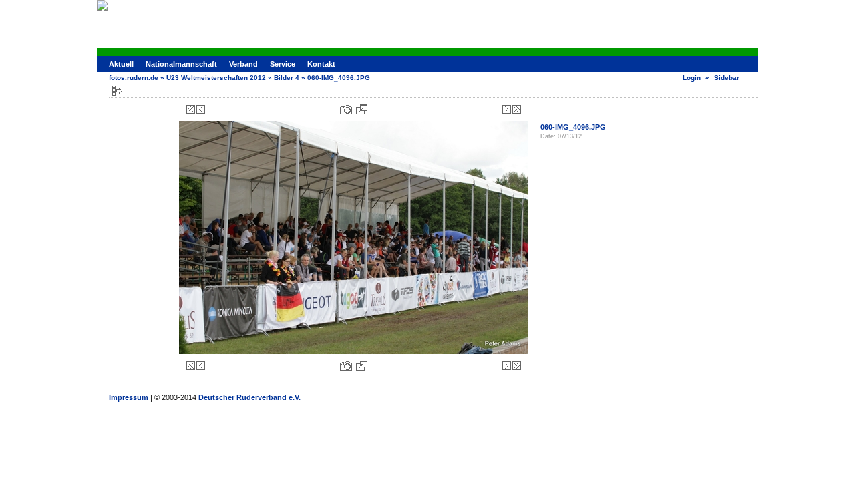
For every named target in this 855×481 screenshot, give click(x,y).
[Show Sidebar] (117, 91)
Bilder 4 (286, 78)
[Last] (517, 109)
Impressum (128, 397)
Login (692, 78)
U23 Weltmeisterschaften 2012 (216, 78)
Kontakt (321, 64)
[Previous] (201, 109)
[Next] (507, 109)
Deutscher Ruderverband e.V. (249, 397)
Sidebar (726, 78)
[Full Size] (361, 109)
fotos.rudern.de (133, 78)
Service (282, 64)
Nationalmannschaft (181, 64)
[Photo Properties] (346, 109)
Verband (243, 64)
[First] (191, 109)
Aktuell (121, 64)
